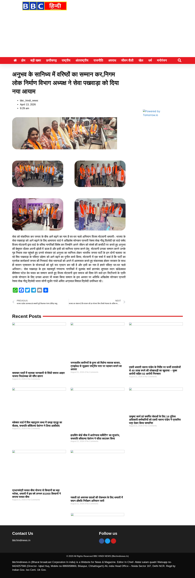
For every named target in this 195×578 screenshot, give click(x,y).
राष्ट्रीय (66, 60)
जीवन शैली (127, 60)
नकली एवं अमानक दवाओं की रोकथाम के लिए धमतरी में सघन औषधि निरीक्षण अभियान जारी (97, 499)
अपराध (112, 60)
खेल (141, 60)
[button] (179, 60)
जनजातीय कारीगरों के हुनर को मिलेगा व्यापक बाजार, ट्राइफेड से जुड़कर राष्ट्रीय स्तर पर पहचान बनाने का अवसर (96, 366)
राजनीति (98, 60)
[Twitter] (107, 541)
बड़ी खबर (35, 60)
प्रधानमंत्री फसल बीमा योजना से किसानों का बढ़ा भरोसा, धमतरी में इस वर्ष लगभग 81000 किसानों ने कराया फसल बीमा (36, 493)
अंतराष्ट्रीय (82, 60)
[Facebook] (101, 541)
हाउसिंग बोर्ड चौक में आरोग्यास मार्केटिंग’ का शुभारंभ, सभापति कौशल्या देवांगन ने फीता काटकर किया (95, 437)
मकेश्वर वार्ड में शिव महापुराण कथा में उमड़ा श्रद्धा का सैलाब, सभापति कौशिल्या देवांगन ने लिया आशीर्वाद (37, 424)
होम (23, 60)
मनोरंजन (162, 60)
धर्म (150, 60)
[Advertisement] (97, 34)
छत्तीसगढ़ (51, 60)
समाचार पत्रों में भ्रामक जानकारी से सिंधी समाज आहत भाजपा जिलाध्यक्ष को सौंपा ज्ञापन (38, 374)
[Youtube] (113, 541)
